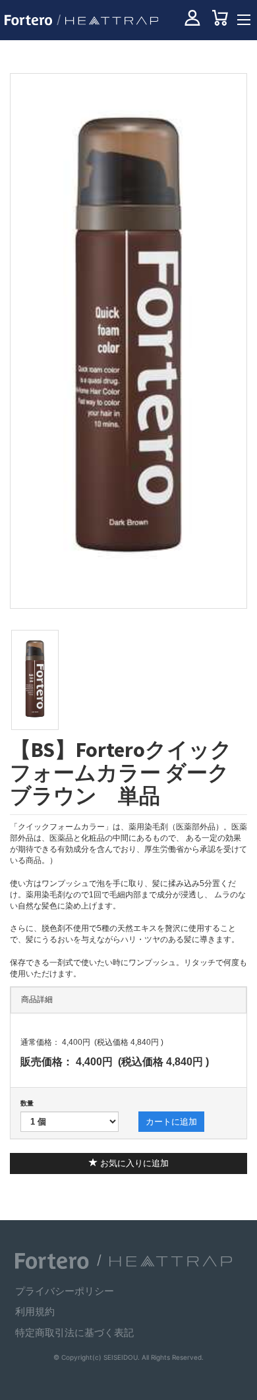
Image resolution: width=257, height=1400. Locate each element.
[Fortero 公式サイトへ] (52, 1261)
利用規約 (35, 1311)
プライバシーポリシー (64, 1291)
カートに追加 (171, 1122)
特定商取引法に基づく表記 (74, 1332)
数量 (27, 1103)
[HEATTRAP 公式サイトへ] (108, 20)
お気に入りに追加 (133, 1163)
